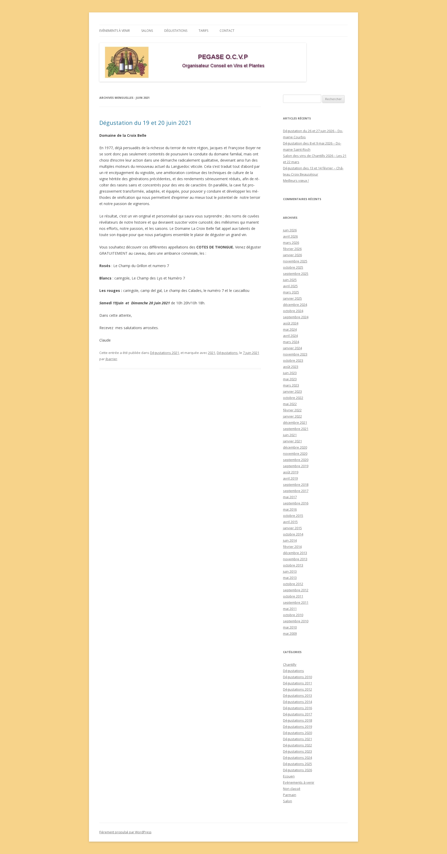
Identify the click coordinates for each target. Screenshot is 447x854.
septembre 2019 (295, 466)
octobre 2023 (293, 360)
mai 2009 (290, 633)
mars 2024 (291, 341)
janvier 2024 (292, 348)
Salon (287, 801)
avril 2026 (290, 236)
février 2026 (292, 248)
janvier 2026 (292, 255)
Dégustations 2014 (297, 701)
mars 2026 (291, 242)
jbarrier (111, 359)
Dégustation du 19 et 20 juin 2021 (145, 122)
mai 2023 (290, 379)
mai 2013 (290, 577)
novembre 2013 (295, 559)
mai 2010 (290, 627)
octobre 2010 (293, 615)
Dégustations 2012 (297, 689)
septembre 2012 (295, 590)
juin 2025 (290, 279)
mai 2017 (290, 497)
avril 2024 (290, 335)
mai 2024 (290, 329)
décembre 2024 (295, 304)
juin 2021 (290, 435)
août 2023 (290, 366)
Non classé (291, 788)
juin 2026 (290, 230)
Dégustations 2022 (297, 745)
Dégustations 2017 (297, 714)
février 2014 (292, 546)
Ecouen (289, 776)
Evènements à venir (114, 30)
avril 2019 (290, 478)
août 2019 (290, 472)
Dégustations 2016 (297, 708)
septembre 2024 (295, 317)
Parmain (289, 794)
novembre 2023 (295, 354)
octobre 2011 (293, 596)
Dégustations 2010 (297, 677)
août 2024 (290, 323)
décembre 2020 (295, 447)
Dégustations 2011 (297, 683)
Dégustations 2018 (297, 720)
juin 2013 (290, 571)
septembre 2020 (295, 459)
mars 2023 (291, 385)
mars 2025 (291, 292)
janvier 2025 (292, 298)
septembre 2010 (295, 621)
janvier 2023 (292, 391)
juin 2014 (290, 540)
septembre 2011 (295, 602)
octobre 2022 (293, 397)
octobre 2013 (293, 565)
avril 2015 (290, 521)
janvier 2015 (292, 528)
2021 (211, 352)
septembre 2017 (295, 490)
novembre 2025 (295, 261)
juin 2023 (290, 373)
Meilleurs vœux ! (296, 180)
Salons (147, 30)
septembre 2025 (295, 273)
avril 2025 (290, 286)
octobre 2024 (293, 310)
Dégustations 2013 (297, 695)
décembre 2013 (295, 552)
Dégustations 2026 (297, 770)
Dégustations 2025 (297, 763)
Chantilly (289, 664)
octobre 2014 (293, 534)
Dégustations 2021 (164, 352)
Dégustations (175, 30)
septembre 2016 (295, 503)
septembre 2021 (295, 428)
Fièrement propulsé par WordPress (125, 832)
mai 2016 (290, 509)
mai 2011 (290, 608)
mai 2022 (290, 404)
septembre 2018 (295, 484)
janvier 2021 (292, 441)
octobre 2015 (293, 515)
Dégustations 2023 (297, 751)
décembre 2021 (295, 422)
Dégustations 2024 (297, 757)
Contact (227, 30)
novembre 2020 (295, 453)
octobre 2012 (293, 583)
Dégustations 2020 (297, 732)
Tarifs (203, 30)
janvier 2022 (292, 416)
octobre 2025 (293, 267)
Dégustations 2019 (297, 726)
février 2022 (292, 410)
